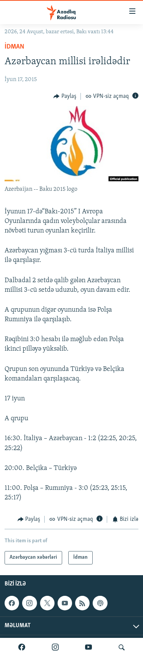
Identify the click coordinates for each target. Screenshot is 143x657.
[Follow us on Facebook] (12, 603)
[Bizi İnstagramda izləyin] (55, 647)
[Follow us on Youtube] (65, 603)
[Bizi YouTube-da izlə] (88, 647)
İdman (14, 47)
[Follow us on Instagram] (29, 603)
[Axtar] (121, 647)
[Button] (64, 96)
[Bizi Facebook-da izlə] (22, 647)
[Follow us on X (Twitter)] (47, 603)
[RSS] (82, 603)
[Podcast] (100, 603)
